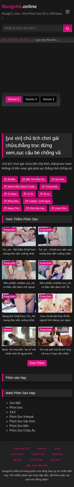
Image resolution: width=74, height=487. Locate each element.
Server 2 (48, 99)
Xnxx (57, 448)
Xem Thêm (37, 363)
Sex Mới (15, 403)
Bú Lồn (18, 459)
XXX (12, 412)
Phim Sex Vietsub (21, 416)
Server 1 (13, 99)
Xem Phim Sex (10, 39)
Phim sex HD (22, 448)
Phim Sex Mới (19, 425)
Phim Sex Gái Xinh (22, 421)
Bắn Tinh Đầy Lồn (37, 465)
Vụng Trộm (38, 454)
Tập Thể (55, 459)
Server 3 (31, 99)
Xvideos (42, 448)
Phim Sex (16, 407)
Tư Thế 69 (36, 459)
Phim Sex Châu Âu (22, 430)
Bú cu (27, 39)
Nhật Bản (57, 454)
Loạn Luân (17, 454)
